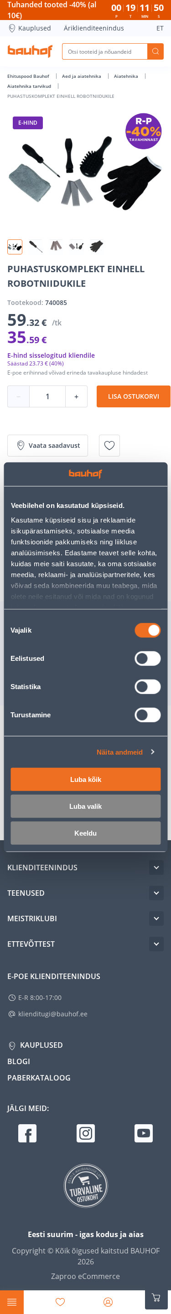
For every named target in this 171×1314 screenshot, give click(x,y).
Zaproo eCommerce (85, 1276)
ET (160, 28)
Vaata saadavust (54, 445)
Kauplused (34, 28)
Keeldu (85, 833)
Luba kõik (85, 779)
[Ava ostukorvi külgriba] (156, 1297)
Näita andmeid (120, 752)
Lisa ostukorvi (133, 396)
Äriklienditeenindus (94, 28)
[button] (14, 246)
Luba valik (85, 806)
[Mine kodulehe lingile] (30, 51)
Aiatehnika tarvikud (29, 86)
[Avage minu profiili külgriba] (108, 1302)
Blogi (18, 1061)
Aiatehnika (127, 76)
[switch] (148, 658)
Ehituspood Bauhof (29, 76)
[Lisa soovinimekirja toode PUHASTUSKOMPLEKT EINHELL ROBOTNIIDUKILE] (109, 446)
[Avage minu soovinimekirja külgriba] (60, 1302)
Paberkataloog (39, 1078)
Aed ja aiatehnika (82, 76)
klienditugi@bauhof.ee (53, 1014)
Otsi (155, 51)
